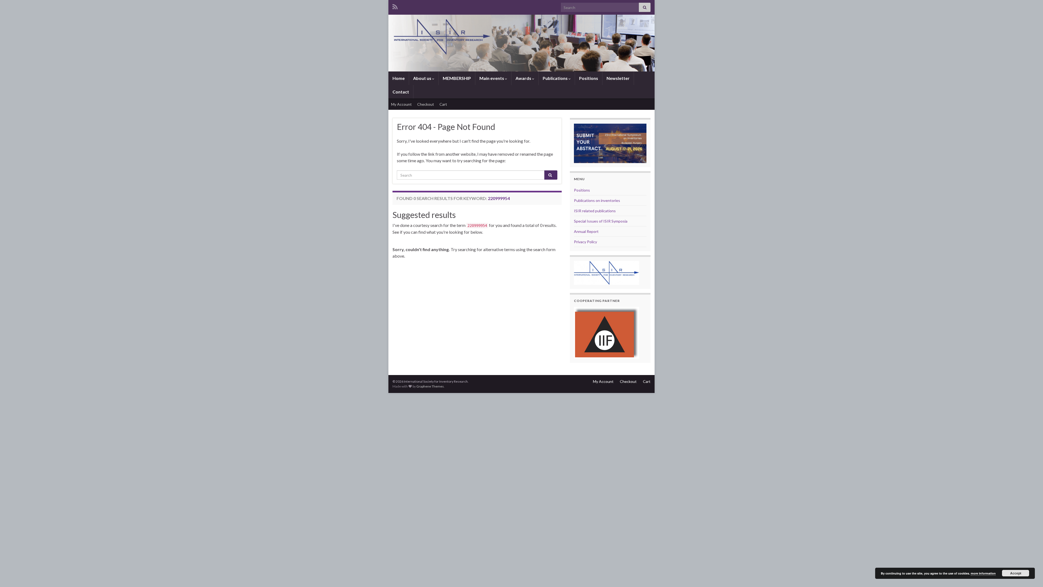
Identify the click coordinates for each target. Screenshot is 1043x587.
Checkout (425, 104)
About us (422, 78)
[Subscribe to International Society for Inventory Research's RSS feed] (395, 6)
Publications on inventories (597, 200)
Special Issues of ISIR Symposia (600, 221)
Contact (400, 91)
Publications (555, 78)
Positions (588, 78)
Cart (443, 104)
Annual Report (586, 231)
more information (983, 573)
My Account (401, 104)
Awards (524, 78)
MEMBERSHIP (457, 78)
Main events (492, 78)
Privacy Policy (585, 241)
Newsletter (618, 78)
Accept (1015, 573)
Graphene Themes (430, 386)
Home (398, 78)
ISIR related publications (595, 210)
